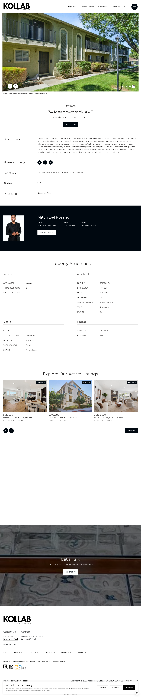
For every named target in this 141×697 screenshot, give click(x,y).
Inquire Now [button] (70, 125)
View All (131, 431)
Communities (33, 652)
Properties (71, 7)
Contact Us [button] (71, 572)
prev (10, 86)
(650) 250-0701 (119, 7)
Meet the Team (66, 652)
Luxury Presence (23, 681)
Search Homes (87, 7)
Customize (115, 687)
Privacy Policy (131, 681)
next (15, 86)
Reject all (103, 687)
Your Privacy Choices (70, 694)
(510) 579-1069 (69, 225)
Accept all (129, 687)
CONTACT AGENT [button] (46, 232)
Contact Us (103, 7)
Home (5, 652)
